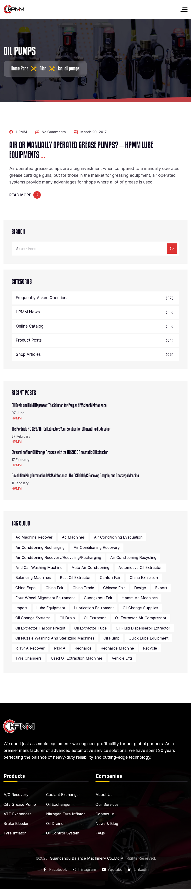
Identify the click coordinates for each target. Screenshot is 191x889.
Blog (43, 68)
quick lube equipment (148, 638)
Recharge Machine (117, 648)
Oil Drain (67, 618)
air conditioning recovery (97, 547)
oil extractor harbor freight (40, 628)
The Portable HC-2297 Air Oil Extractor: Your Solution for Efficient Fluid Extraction (61, 429)
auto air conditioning (90, 567)
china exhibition (144, 577)
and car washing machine (38, 567)
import (21, 607)
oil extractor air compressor (141, 618)
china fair (55, 587)
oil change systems (33, 618)
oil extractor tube (90, 628)
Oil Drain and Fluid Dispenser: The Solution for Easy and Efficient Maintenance (59, 405)
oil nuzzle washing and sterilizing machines (54, 638)
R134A (59, 648)
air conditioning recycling (133, 557)
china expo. (26, 587)
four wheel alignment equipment (45, 597)
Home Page (19, 68)
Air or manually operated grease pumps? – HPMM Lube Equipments (81, 150)
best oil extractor (75, 577)
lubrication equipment (94, 607)
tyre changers (28, 658)
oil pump (111, 638)
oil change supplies (140, 607)
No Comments (54, 132)
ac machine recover (34, 537)
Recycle (150, 648)
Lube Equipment (50, 607)
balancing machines (33, 577)
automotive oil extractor (140, 567)
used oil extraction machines (77, 658)
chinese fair (114, 587)
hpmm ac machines (140, 597)
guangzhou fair (98, 597)
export (161, 587)
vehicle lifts (122, 658)
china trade (83, 587)
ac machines (73, 537)
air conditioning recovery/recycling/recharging (58, 557)
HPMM (21, 132)
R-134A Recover (30, 648)
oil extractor (95, 618)
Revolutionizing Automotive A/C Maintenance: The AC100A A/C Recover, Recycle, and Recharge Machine (75, 475)
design (140, 587)
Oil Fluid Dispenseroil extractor (143, 628)
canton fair (110, 577)
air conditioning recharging (40, 547)
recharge (83, 648)
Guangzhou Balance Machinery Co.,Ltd (84, 858)
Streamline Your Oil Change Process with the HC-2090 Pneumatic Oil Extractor (60, 452)
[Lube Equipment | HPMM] (13, 9)
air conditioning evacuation (118, 537)
